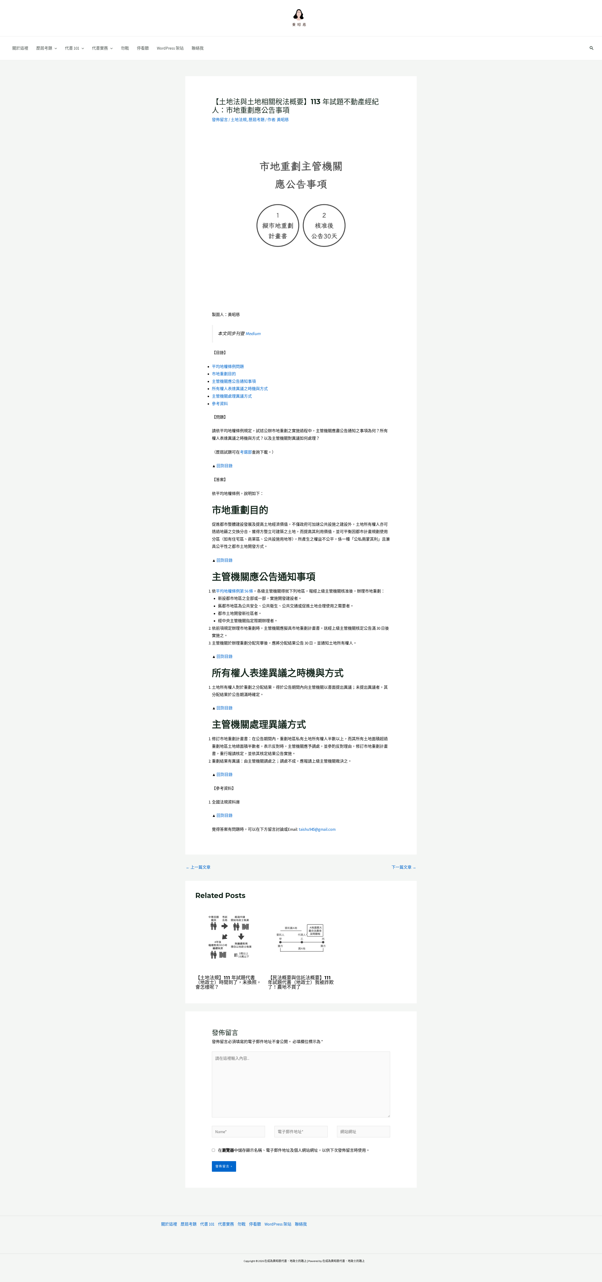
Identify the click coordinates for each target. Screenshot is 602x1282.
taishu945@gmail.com (317, 829)
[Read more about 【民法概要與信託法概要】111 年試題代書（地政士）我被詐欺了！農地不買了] (301, 937)
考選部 (246, 452)
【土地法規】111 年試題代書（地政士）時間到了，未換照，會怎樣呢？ (228, 982)
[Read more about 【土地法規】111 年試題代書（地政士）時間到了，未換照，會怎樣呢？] (228, 937)
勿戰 (125, 48)
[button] (54, 48)
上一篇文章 (198, 867)
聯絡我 (198, 48)
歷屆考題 (44, 48)
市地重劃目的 (224, 373)
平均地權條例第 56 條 (234, 591)
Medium (253, 333)
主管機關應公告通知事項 (234, 381)
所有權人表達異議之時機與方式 (240, 388)
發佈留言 (220, 119)
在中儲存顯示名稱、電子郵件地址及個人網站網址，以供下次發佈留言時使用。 (294, 1150)
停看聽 (143, 48)
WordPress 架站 (170, 48)
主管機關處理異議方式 (232, 396)
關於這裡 (20, 48)
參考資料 (220, 403)
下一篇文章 (404, 867)
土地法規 (239, 119)
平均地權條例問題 (228, 366)
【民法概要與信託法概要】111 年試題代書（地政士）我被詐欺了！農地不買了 (301, 982)
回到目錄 (225, 465)
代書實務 (100, 48)
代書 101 (72, 48)
